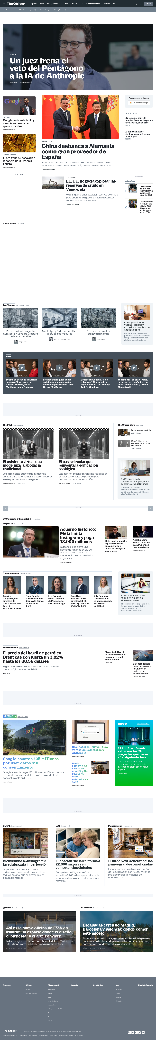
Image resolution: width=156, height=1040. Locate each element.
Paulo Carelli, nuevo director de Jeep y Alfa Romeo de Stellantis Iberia (35, 601)
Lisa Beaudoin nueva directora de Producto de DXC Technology (56, 600)
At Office (119, 989)
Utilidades (119, 1001)
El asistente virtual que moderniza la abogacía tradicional (22, 465)
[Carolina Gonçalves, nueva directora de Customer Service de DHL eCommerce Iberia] (12, 585)
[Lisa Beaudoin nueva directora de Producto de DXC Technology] (57, 585)
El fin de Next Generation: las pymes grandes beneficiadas (130, 862)
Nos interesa (33, 1035)
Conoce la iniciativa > (143, 723)
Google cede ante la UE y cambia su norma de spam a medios (18, 123)
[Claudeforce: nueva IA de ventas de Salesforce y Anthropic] (90, 732)
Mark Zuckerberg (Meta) (27, 10)
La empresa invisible (141, 430)
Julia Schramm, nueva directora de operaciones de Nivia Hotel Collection (103, 601)
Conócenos (23, 1035)
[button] (4, 3)
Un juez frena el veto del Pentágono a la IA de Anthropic (47, 68)
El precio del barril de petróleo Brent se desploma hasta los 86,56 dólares (115, 656)
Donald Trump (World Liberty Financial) (53, 10)
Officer (148, 3)
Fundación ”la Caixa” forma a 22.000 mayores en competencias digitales (78, 864)
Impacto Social (53, 1001)
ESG (49, 997)
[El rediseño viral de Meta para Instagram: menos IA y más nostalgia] (25, 843)
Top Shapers (52, 989)
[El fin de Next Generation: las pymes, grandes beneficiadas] (130, 843)
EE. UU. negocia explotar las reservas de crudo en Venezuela (91, 185)
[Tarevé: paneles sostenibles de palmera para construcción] (84, 444)
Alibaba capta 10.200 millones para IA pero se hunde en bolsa (141, 544)
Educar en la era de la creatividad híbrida (98, 332)
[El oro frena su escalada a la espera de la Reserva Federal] (19, 143)
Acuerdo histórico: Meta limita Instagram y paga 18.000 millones (78, 535)
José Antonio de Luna (78, 273)
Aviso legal (53, 1035)
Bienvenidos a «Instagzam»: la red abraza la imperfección (25, 862)
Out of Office (98, 985)
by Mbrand (79, 1035)
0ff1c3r (13, 54)
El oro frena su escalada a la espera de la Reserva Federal (19, 161)
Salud (50, 1020)
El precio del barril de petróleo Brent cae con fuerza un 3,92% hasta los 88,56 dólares (33, 657)
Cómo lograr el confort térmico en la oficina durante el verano (133, 597)
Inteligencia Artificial (55, 1009)
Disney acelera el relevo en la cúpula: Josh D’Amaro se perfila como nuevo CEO (146, 207)
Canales (118, 997)
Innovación (51, 1005)
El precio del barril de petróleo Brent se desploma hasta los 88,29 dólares (139, 120)
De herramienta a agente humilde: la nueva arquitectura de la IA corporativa (20, 334)
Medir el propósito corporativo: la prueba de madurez (59, 332)
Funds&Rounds (10, 155)
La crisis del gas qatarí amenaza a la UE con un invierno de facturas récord (142, 669)
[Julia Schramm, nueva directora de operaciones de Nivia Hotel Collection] (103, 585)
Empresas (7, 985)
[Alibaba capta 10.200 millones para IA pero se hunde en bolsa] (143, 532)
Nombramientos (31, 993)
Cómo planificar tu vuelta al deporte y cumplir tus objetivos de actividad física (137, 326)
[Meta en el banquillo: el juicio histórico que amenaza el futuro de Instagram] (116, 532)
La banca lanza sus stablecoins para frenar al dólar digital (137, 134)
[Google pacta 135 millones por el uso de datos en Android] (34, 737)
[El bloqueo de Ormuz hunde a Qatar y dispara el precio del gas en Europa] (143, 655)
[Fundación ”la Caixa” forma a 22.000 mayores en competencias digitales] (78, 843)
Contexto (47, 141)
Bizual (50, 993)
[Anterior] (5, 508)
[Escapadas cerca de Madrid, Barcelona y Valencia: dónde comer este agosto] (116, 931)
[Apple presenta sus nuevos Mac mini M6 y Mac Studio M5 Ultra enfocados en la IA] (100, 767)
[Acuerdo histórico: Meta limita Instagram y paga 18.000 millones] (31, 542)
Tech (49, 1017)
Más (117, 985)
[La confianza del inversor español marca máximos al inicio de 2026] (132, 188)
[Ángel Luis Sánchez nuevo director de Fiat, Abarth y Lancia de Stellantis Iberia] (80, 585)
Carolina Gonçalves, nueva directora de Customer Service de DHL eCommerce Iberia (12, 602)
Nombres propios (9, 10)
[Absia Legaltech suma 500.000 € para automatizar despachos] (28, 444)
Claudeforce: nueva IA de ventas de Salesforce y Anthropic (90, 749)
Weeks (118, 993)
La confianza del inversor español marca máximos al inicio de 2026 (146, 191)
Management (53, 985)
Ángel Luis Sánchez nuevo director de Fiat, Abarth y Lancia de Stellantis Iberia (80, 601)
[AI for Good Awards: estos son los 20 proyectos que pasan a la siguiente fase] (134, 736)
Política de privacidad (66, 1035)
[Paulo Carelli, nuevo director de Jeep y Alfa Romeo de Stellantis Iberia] (35, 585)
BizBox (28, 989)
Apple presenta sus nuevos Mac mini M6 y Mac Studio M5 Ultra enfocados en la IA (80, 772)
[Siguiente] (150, 508)
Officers (29, 985)
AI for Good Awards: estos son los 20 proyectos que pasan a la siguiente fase (133, 753)
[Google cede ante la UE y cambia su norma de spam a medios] (19, 105)
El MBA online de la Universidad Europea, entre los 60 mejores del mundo (134, 481)
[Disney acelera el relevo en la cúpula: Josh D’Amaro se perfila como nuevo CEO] (132, 203)
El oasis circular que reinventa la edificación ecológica (78, 465)
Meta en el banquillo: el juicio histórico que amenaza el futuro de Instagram (116, 545)
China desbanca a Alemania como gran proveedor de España (78, 151)
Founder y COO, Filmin (78, 281)
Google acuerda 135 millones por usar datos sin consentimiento (31, 763)
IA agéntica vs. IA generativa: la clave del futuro (140, 443)
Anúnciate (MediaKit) (10, 1035)
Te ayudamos (43, 1035)
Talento (50, 1013)
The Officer (9, 1030)
